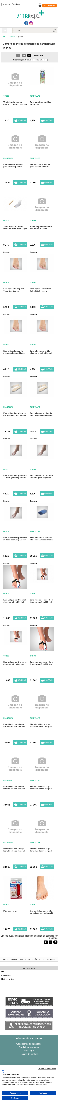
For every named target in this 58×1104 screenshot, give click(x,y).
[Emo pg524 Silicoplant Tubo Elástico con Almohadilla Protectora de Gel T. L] (42, 271)
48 (29, 55)
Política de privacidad (47, 1069)
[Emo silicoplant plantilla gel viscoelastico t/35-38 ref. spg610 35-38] (15, 396)
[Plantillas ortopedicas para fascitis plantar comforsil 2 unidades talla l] (15, 154)
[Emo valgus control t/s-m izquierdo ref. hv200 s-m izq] (42, 650)
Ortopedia (13, 36)
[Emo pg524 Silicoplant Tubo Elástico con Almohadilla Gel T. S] (15, 271)
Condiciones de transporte (29, 1044)
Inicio (5, 36)
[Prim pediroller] (15, 899)
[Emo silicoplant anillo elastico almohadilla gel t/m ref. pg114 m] (42, 333)
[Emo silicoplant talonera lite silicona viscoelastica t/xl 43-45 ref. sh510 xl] (42, 520)
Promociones (7, 975)
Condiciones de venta (28, 1047)
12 (18, 55)
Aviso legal (29, 1050)
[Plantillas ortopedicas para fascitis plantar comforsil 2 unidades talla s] (42, 154)
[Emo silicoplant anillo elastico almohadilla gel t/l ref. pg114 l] (15, 333)
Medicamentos (7, 979)
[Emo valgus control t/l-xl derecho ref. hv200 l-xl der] (15, 588)
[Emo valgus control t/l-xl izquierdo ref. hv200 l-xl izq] (42, 582)
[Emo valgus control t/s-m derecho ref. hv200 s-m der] (15, 644)
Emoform (7, 252)
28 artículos (38, 55)
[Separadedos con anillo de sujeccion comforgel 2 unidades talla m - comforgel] (42, 899)
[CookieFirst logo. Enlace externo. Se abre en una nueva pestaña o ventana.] (3, 1071)
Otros (6, 96)
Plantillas (35, 96)
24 (24, 55)
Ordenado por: (19, 60)
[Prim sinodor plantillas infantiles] (42, 85)
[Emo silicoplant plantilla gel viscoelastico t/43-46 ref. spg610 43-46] (42, 396)
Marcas (4, 971)
